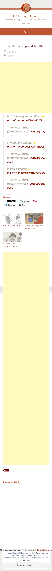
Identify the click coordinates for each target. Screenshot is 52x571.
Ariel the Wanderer (12, 225)
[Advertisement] (26, 87)
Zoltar (10, 56)
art (7, 470)
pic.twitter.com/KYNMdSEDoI (25, 146)
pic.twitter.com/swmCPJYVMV (26, 172)
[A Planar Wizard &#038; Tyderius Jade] (12, 237)
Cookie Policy (27, 560)
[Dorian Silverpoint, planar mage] (34, 218)
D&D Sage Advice (26, 16)
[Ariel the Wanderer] (12, 218)
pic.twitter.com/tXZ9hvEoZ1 (24, 120)
